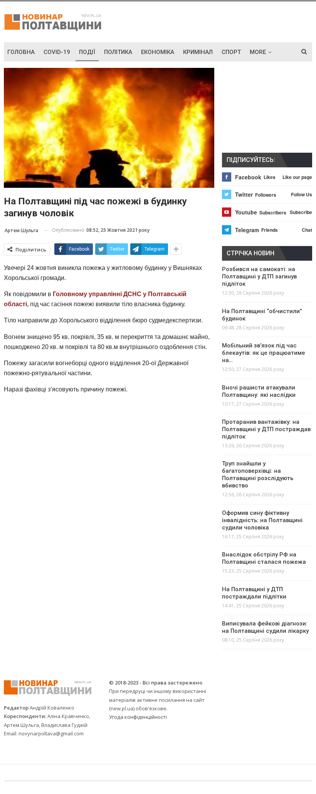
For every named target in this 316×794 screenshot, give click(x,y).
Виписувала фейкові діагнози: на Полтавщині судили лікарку (265, 627)
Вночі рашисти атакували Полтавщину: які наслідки (259, 391)
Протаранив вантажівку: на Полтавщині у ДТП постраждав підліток (266, 429)
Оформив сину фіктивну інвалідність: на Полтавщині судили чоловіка (262, 520)
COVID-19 (57, 52)
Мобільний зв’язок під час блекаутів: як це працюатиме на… (263, 353)
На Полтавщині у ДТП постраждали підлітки (254, 593)
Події (87, 52)
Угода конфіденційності (138, 716)
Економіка (157, 52)
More (258, 52)
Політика (118, 52)
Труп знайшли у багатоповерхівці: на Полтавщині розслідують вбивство (257, 474)
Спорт (231, 52)
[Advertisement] (222, 20)
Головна (21, 52)
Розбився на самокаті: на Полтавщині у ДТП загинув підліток (259, 276)
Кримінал (198, 52)
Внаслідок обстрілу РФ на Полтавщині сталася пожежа (264, 558)
